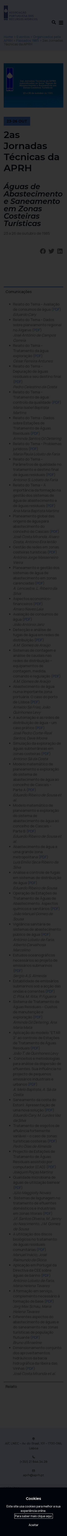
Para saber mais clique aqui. (33, 1516)
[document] (33, 768)
